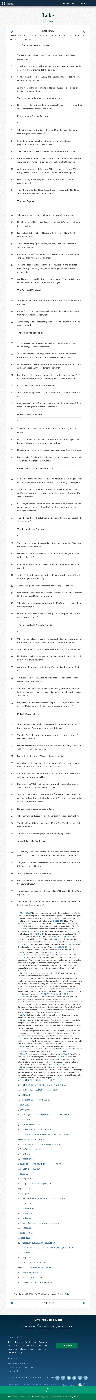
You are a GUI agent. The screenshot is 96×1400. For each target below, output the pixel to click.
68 (38, 1263)
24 (30, 39)
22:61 (22, 1049)
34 (27, 1164)
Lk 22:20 (22, 970)
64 (50, 1267)
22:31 (22, 1004)
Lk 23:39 (66, 931)
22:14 (22, 1115)
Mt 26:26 (39, 994)
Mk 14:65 (43, 1263)
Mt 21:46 (42, 1085)
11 (56, 36)
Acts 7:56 (48, 1282)
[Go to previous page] (12, 31)
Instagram (80, 1378)
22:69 (22, 1282)
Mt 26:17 (31, 1100)
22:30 (22, 1159)
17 (79, 36)
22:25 (22, 1002)
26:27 (49, 994)
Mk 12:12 (51, 1085)
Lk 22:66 (64, 1054)
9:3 (27, 1184)
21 (18, 39)
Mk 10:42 (44, 1144)
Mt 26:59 (33, 1267)
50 (50, 1223)
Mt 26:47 (33, 1223)
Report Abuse (68, 3)
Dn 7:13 (37, 1282)
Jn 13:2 (52, 1090)
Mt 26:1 (30, 1080)
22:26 (23, 1149)
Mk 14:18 (51, 1134)
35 (38, 1164)
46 (61, 939)
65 (66, 1057)
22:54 (28, 1174)
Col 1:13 (51, 1243)
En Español (48, 21)
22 (25, 936)
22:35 (22, 1184)
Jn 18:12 (66, 1248)
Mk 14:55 (44, 1267)
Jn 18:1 (60, 1198)
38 (35, 923)
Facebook (63, 1378)
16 (75, 36)
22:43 (22, 1038)
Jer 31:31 (36, 1129)
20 (15, 39)
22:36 (22, 1020)
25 (69, 1115)
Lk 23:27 (30, 931)
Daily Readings (29, 1326)
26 (19, 994)
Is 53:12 (29, 1194)
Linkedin (74, 1378)
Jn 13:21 (62, 1134)
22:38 (22, 1030)
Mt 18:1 (34, 1139)
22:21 (22, 1134)
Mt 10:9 (37, 1184)
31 (65, 936)
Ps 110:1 (29, 1282)
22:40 (22, 1203)
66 (58, 1248)
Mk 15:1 (36, 1272)
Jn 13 (63, 999)
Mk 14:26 (47, 1198)
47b (39, 934)
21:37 (34, 1243)
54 (55, 1248)
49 (43, 934)
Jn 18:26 (29, 1233)
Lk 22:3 (60, 936)
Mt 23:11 (30, 1149)
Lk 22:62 (64, 1051)
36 (38, 1198)
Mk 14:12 (43, 1100)
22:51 (22, 1046)
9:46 (28, 1139)
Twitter (57, 1378)
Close (47, 1389)
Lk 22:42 (56, 939)
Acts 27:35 (35, 1124)
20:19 (36, 1085)
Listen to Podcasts (46, 1326)
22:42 (22, 1213)
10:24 (39, 1277)
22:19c (23, 978)
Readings (83, 3)
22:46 (28, 1203)
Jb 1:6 (28, 1169)
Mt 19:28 (29, 1159)
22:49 (28, 1189)
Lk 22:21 (30, 923)
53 (68, 936)
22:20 (22, 1129)
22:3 (22, 952)
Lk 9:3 (36, 1023)
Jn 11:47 (48, 1080)
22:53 (22, 1243)
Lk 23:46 (33, 934)
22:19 (22, 1124)
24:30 (28, 1124)
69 (41, 1248)
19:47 (27, 1085)
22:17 (22, 973)
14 (67, 36)
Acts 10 (55, 1012)
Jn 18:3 (54, 1223)
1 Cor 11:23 (75, 991)
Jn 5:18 (58, 1085)
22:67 (23, 1277)
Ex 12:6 (28, 1105)
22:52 (23, 1238)
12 (60, 36)
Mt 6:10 (29, 1213)
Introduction (17, 36)
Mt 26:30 (32, 1198)
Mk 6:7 (46, 1184)
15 (71, 36)
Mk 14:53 (61, 1064)
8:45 (34, 1277)
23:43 (26, 944)
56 (38, 1223)
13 (64, 36)
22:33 (22, 1174)
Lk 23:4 (77, 934)
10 (52, 36)
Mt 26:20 (33, 1115)
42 (55, 1198)
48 (32, 1085)
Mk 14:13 (72, 955)
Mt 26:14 (30, 1090)
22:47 (22, 1223)
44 (27, 1038)
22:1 (22, 913)
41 (71, 931)
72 (61, 1248)
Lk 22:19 (53, 973)
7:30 (64, 1085)
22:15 (22, 957)
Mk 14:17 (47, 1115)
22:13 (23, 1110)
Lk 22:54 (60, 1057)
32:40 (43, 1129)
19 (11, 39)
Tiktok (85, 1378)
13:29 (28, 1119)
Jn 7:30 (40, 1243)
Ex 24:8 (29, 1129)
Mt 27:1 (29, 1272)
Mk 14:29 (44, 1164)
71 (25, 926)
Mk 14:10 (42, 1090)
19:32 (28, 1110)
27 (57, 1090)
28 (54, 994)
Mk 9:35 (37, 1149)
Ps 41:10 (32, 1134)
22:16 (22, 1119)
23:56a (27, 913)
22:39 (22, 1198)
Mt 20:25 (33, 1144)
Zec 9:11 (49, 1129)
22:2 (22, 1085)
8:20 (45, 1243)
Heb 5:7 (29, 1208)
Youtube (69, 1378)
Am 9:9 (37, 1169)
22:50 (22, 1233)
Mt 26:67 (32, 1263)
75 (44, 1248)
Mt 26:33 (32, 1164)
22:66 (22, 1054)
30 (41, 1115)
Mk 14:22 (62, 994)
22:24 (22, 996)
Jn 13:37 (54, 1164)
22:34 (22, 1179)
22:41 (22, 1208)
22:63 (22, 1263)
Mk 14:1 (75, 949)
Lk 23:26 (60, 947)
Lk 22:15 (55, 921)
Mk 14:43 (44, 1223)
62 (33, 1179)
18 (83, 36)
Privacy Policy (64, 1294)
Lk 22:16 (58, 965)
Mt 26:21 (40, 1134)
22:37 (22, 1194)
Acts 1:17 (29, 1095)
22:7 (22, 1100)
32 (36, 931)
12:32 (28, 1154)
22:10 (22, 955)
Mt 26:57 (32, 1248)
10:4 (41, 1023)
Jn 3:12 (29, 1277)
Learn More (67, 1346)
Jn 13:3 (54, 1144)
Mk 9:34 (41, 1139)
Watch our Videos (64, 1326)
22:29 (22, 1154)
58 (38, 1248)
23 (26, 39)
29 (45, 994)
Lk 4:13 (57, 952)
